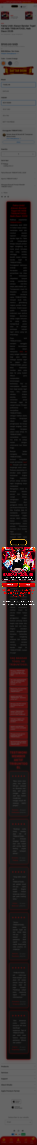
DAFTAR (10, 585)
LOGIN (27, 585)
